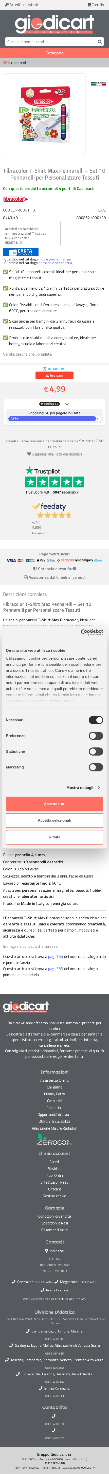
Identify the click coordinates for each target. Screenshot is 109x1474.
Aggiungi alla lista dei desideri (57, 454)
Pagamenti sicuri (54, 1230)
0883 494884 (54, 1382)
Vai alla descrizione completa (27, 354)
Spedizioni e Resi (54, 1223)
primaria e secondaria (55, 263)
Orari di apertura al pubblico (64, 1299)
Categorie (55, 53)
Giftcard (54, 1189)
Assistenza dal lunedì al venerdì (57, 577)
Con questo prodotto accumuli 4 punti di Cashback (48, 188)
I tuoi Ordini (55, 1175)
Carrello (97, 5)
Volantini (54, 1108)
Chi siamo (54, 1087)
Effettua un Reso (54, 1182)
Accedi (23, 5)
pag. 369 (55, 969)
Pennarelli (19, 62)
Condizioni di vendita (54, 1216)
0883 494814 (54, 1339)
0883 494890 (88, 1281)
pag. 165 (55, 956)
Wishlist (54, 1168)
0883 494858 (32, 1299)
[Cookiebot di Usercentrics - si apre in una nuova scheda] (81, 632)
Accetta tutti (54, 804)
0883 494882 (54, 1367)
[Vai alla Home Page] (5, 63)
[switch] (96, 736)
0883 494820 (54, 1424)
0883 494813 (54, 1396)
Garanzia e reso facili (56, 569)
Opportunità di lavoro (54, 1114)
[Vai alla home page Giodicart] (54, 24)
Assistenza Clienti (54, 1080)
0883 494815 (54, 1353)
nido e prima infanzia (55, 259)
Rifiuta (54, 837)
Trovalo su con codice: (26, 235)
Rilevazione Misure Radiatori (54, 1128)
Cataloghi (54, 1101)
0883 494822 (54, 1438)
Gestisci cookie (54, 1196)
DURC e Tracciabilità (54, 1121)
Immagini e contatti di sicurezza (30, 946)
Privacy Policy (54, 1094)
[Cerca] (99, 41)
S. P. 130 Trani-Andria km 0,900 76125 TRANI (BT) (55, 1264)
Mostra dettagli (80, 787)
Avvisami (56, 375)
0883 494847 (44, 1281)
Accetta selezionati (54, 820)
